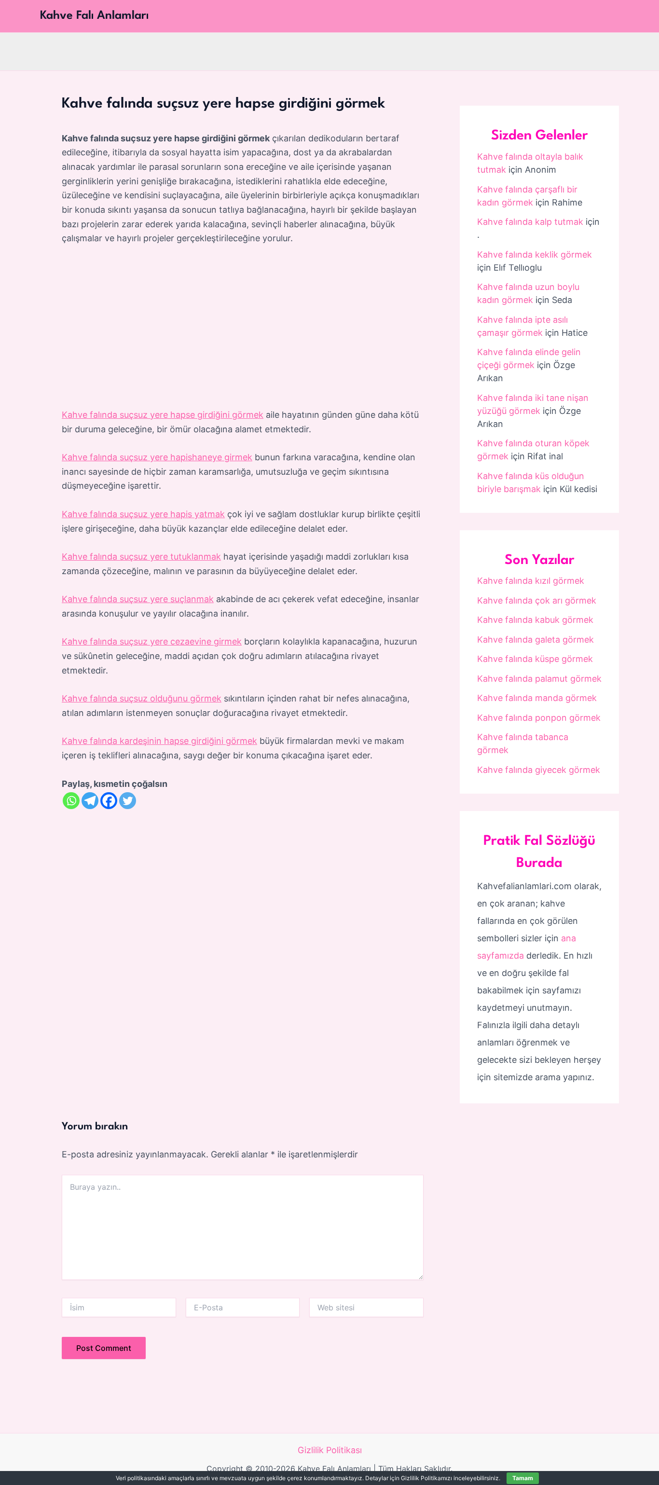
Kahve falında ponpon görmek (539, 718)
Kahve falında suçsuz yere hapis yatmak (143, 514)
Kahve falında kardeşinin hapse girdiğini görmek (159, 741)
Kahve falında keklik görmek (534, 254)
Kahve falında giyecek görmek (538, 770)
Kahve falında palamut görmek (539, 679)
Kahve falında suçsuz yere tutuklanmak (141, 556)
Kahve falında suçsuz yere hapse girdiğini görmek (162, 415)
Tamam (522, 1478)
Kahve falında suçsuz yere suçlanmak (138, 599)
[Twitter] (127, 800)
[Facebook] (108, 800)
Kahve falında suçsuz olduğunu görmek (141, 698)
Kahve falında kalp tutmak (530, 222)
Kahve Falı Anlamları (94, 16)
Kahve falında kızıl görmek (530, 581)
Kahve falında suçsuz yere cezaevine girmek (152, 641)
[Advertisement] (243, 327)
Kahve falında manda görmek (537, 698)
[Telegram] (90, 800)
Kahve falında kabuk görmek (535, 620)
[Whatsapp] (71, 800)
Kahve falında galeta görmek (535, 639)
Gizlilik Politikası (330, 1450)
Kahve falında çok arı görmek (536, 600)
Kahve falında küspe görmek (535, 659)
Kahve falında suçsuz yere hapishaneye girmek (157, 457)
